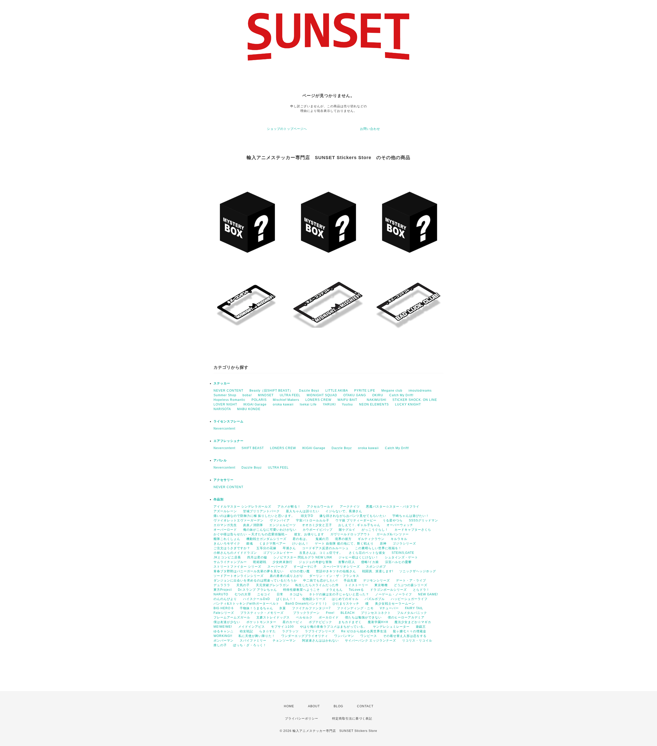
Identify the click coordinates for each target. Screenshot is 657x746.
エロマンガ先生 (225, 525)
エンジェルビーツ (282, 525)
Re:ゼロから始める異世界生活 (364, 631)
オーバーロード (225, 529)
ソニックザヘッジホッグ (417, 571)
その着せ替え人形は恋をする (405, 636)
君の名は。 (301, 539)
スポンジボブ (376, 566)
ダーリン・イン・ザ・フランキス (334, 576)
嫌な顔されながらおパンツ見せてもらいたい (353, 516)
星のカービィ (293, 622)
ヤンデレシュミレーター (391, 626)
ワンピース (368, 636)
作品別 (219, 499)
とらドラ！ (421, 590)
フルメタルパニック (412, 613)
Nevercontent (224, 428)
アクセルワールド (320, 506)
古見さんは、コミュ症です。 (321, 553)
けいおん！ (300, 543)
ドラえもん (334, 590)
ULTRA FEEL (290, 395)
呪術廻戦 (259, 562)
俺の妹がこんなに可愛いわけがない (269, 529)
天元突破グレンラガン (272, 585)
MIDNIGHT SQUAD (322, 395)
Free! (330, 613)
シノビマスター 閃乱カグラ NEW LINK (302, 557)
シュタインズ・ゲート (401, 557)
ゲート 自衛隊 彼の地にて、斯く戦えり (344, 543)
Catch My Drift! (401, 395)
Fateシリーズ (224, 613)
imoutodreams (420, 390)
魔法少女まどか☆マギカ (412, 622)
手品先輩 (350, 580)
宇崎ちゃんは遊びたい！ (410, 516)
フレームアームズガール (232, 617)
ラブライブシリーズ (320, 631)
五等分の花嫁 (266, 548)
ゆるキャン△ (224, 631)
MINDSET (266, 395)
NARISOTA (222, 409)
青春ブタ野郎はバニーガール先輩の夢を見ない (249, 571)
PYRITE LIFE (364, 390)
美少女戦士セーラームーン (395, 603)
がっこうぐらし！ (375, 529)
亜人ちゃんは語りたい (302, 511)
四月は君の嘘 (257, 557)
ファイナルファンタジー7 (311, 608)
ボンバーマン (224, 640)
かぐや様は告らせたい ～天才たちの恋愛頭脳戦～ (251, 534)
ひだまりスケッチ (346, 603)
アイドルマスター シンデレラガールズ (242, 506)
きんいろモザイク (227, 543)
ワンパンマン (344, 636)
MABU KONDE (248, 409)
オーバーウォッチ (400, 525)
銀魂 (249, 543)
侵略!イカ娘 (370, 562)
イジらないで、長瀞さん (343, 511)
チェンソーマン (284, 640)
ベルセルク (304, 617)
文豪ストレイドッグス (273, 617)
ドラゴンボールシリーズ (388, 590)
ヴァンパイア (280, 520)
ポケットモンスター (261, 622)
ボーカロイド (329, 617)
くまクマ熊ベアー (272, 543)
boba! (247, 395)
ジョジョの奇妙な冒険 (315, 562)
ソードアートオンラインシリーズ (239, 576)
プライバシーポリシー (301, 718)
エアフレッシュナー (229, 441)
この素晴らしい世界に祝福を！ (378, 548)
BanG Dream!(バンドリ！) (305, 603)
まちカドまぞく (350, 622)
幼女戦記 (246, 631)
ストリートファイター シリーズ (237, 566)
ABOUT (314, 706)
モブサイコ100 (282, 626)
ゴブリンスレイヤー (278, 553)
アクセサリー (224, 480)
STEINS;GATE (403, 553)
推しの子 (220, 645)
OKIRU (377, 395)
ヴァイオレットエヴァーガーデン (239, 520)
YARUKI (329, 404)
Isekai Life (308, 404)
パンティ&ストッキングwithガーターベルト (246, 603)
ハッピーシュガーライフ (409, 599)
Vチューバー (389, 608)
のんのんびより (225, 599)
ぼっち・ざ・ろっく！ (249, 645)
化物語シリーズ (314, 599)
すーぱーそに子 (305, 566)
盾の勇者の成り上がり (286, 576)
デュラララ (222, 585)
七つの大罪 (242, 594)
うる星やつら (393, 520)
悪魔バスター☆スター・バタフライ (392, 506)
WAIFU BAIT (349, 400)
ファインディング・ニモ (355, 608)
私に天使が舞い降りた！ (256, 636)
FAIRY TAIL (414, 608)
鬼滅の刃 (322, 539)
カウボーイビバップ (318, 529)
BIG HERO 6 (224, 608)
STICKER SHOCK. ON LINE (414, 400)
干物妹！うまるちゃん (256, 608)
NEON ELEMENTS (374, 404)
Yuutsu (347, 404)
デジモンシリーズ (376, 580)
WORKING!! (223, 636)
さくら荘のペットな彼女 (367, 553)
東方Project (223, 590)
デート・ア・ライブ (411, 580)
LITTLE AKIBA (336, 390)
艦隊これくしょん (227, 539)
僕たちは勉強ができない (363, 617)
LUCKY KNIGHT (408, 404)
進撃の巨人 (346, 562)
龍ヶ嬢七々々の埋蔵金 (409, 631)
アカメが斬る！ (289, 506)
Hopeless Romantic (229, 400)
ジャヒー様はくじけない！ (359, 557)
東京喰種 (381, 585)
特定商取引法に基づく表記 (352, 718)
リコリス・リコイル (417, 640)
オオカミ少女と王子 (317, 525)
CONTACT (365, 706)
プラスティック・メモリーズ (263, 613)
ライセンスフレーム (229, 421)
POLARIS (259, 400)
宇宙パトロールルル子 (312, 520)
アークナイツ (350, 506)
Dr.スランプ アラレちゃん (257, 590)
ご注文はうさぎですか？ (232, 548)
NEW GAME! (428, 594)
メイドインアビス (251, 626)
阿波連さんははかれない (320, 640)
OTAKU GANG (354, 395)
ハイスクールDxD (256, 599)
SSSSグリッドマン (423, 520)
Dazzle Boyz (309, 390)
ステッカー (222, 383)
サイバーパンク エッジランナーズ (370, 640)
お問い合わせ (370, 129)
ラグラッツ (290, 631)
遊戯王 (421, 626)
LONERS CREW (318, 400)
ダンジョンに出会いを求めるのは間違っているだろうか (255, 580)
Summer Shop (225, 395)
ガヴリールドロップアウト (350, 534)
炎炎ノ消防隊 (253, 525)
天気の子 (243, 585)
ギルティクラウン (371, 539)
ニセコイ (263, 594)
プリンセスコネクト (376, 613)
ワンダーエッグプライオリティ (304, 636)
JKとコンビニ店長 (227, 557)
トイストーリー (356, 585)
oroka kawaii (283, 404)
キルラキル (399, 539)
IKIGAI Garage (255, 404)
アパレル (220, 460)
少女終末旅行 (283, 562)
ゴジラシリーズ (404, 543)
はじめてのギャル (345, 599)
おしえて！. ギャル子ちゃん (359, 525)
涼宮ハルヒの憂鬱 (398, 562)
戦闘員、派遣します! (377, 571)
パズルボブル (375, 599)
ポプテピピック (320, 622)
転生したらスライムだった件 (317, 585)
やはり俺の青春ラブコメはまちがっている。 (333, 626)
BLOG (338, 706)
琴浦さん (289, 548)
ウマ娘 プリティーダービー (355, 520)
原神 (383, 543)
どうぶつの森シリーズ (410, 585)
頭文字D (307, 516)
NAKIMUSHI (376, 400)
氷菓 (282, 608)
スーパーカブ (277, 566)
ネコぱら (296, 594)
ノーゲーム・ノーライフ (393, 594)
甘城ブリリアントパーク (261, 511)
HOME (289, 706)
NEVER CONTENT (228, 390)
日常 (280, 594)
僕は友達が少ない (227, 622)
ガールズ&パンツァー (392, 534)
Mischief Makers (286, 400)
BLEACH (348, 613)
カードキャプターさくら (412, 529)
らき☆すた (267, 631)
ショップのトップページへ (287, 129)
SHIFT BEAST (252, 448)
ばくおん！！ (286, 599)
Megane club (391, 390)
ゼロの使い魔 (300, 571)
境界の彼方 (343, 539)
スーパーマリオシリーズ (341, 566)
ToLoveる (356, 590)
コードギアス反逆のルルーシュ (325, 548)
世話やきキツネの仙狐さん (336, 571)
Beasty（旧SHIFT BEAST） (271, 390)
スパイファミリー (253, 640)
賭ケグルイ (347, 529)
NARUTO (221, 594)
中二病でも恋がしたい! (320, 580)
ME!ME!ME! (223, 626)
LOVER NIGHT (225, 404)
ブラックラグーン (306, 613)
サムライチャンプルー (230, 562)
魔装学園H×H (378, 622)
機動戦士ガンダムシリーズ (266, 539)
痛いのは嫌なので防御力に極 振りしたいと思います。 (254, 516)
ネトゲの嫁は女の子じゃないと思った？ (339, 594)
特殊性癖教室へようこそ (301, 590)
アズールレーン (225, 511)
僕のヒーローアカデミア (406, 617)
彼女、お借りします (309, 534)
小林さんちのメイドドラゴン (235, 553)
